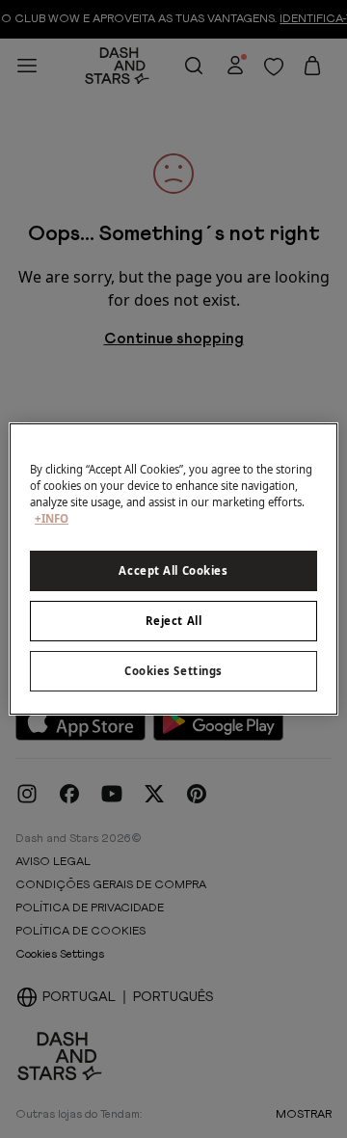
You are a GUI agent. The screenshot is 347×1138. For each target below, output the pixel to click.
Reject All (174, 620)
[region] (173, 569)
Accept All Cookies (173, 570)
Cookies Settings (173, 671)
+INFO (51, 518)
